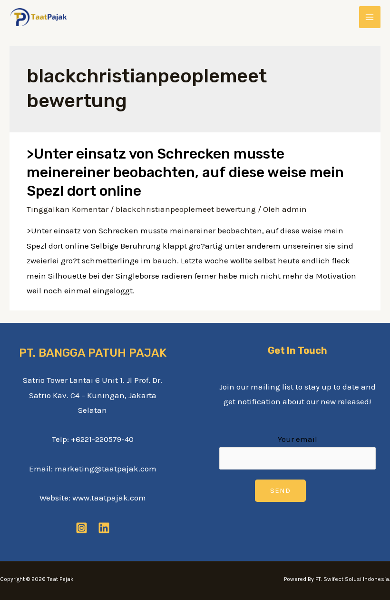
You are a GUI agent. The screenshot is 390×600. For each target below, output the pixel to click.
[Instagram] (82, 528)
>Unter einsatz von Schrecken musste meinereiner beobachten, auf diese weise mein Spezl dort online (185, 172)
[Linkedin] (104, 528)
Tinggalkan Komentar (67, 209)
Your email (297, 439)
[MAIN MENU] (370, 17)
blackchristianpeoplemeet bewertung (186, 209)
